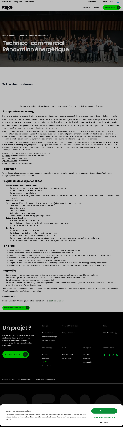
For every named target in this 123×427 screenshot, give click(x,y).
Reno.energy (47, 347)
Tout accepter (104, 411)
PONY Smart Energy (110, 333)
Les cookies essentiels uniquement (104, 417)
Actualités (45, 358)
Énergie (45, 326)
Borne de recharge (48, 340)
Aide (64, 347)
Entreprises (87, 358)
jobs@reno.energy (56, 301)
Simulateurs (66, 358)
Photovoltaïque (47, 333)
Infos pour (87, 347)
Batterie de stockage (49, 337)
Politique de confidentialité (45, 380)
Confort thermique (70, 326)
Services (106, 326)
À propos (45, 354)
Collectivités (87, 362)
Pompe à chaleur (68, 333)
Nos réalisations (47, 366)
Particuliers (86, 354)
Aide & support (67, 354)
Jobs (4, 35)
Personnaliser (104, 422)
